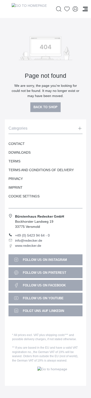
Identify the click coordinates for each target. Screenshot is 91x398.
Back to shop (45, 107)
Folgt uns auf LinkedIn (43, 311)
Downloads (19, 152)
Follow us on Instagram (44, 260)
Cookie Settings (24, 196)
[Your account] (75, 9)
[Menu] (85, 9)
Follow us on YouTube (43, 298)
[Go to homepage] (29, 9)
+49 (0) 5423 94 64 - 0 (32, 235)
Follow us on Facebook (44, 285)
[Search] (59, 9)
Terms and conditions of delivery (41, 170)
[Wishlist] (67, 9)
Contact (16, 144)
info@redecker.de (28, 240)
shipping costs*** (57, 334)
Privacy (15, 179)
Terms (14, 161)
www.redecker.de (28, 246)
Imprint (15, 187)
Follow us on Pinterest (44, 272)
